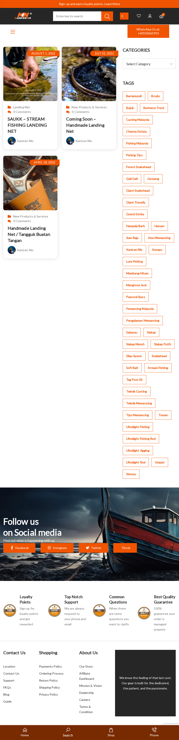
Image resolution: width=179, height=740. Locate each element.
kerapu (157, 249)
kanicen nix (134, 249)
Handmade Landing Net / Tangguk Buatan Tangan (29, 234)
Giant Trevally (135, 202)
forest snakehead (138, 167)
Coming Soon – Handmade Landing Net (85, 125)
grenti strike (135, 214)
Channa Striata (136, 131)
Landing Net (21, 107)
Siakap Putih (162, 344)
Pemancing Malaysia (140, 308)
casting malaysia (137, 119)
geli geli (132, 179)
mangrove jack (136, 285)
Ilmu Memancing (159, 238)
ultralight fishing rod (141, 438)
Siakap (151, 332)
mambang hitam (137, 273)
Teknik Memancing (139, 403)
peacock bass (135, 297)
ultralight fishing (138, 427)
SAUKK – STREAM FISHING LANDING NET (27, 125)
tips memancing (137, 415)
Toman (163, 415)
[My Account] (149, 16)
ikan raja (132, 238)
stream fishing (158, 368)
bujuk (130, 108)
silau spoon (134, 356)
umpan (160, 462)
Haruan (159, 226)
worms (131, 474)
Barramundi (134, 96)
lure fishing (134, 261)
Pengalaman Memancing (143, 320)
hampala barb (135, 226)
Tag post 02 (134, 379)
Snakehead (159, 356)
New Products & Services (89, 107)
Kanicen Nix (25, 141)
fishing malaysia (137, 143)
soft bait (132, 368)
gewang (153, 179)
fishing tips (134, 155)
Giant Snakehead (138, 190)
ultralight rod (135, 462)
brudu (155, 96)
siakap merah (135, 344)
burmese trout (153, 108)
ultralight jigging (138, 450)
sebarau (132, 332)
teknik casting (136, 391)
